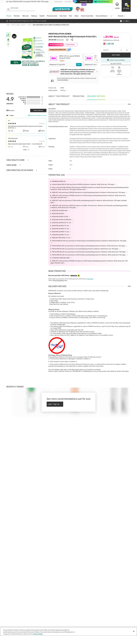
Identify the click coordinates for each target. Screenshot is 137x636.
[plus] (126, 50)
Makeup (34, 16)
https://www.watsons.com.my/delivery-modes (87, 333)
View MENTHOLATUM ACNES (19, 170)
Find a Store (68, 1)
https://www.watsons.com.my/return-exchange (85, 369)
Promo (9, 16)
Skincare (25, 16)
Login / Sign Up (53, 404)
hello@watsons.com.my (90, 371)
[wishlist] (67, 39)
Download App (58, 1)
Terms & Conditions (62, 80)
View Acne (11, 165)
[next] (111, 16)
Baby (77, 16)
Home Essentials (87, 16)
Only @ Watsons (102, 16)
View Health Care (15, 160)
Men (70, 16)
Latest (12, 115)
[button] (126, 6)
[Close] (134, 631)
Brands (120, 16)
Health (42, 16)
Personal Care (52, 16)
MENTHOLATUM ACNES (59, 34)
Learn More (90, 279)
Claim (79, 64)
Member (17, 16)
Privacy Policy (38, 634)
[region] (68, 631)
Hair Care (63, 16)
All (7, 115)
